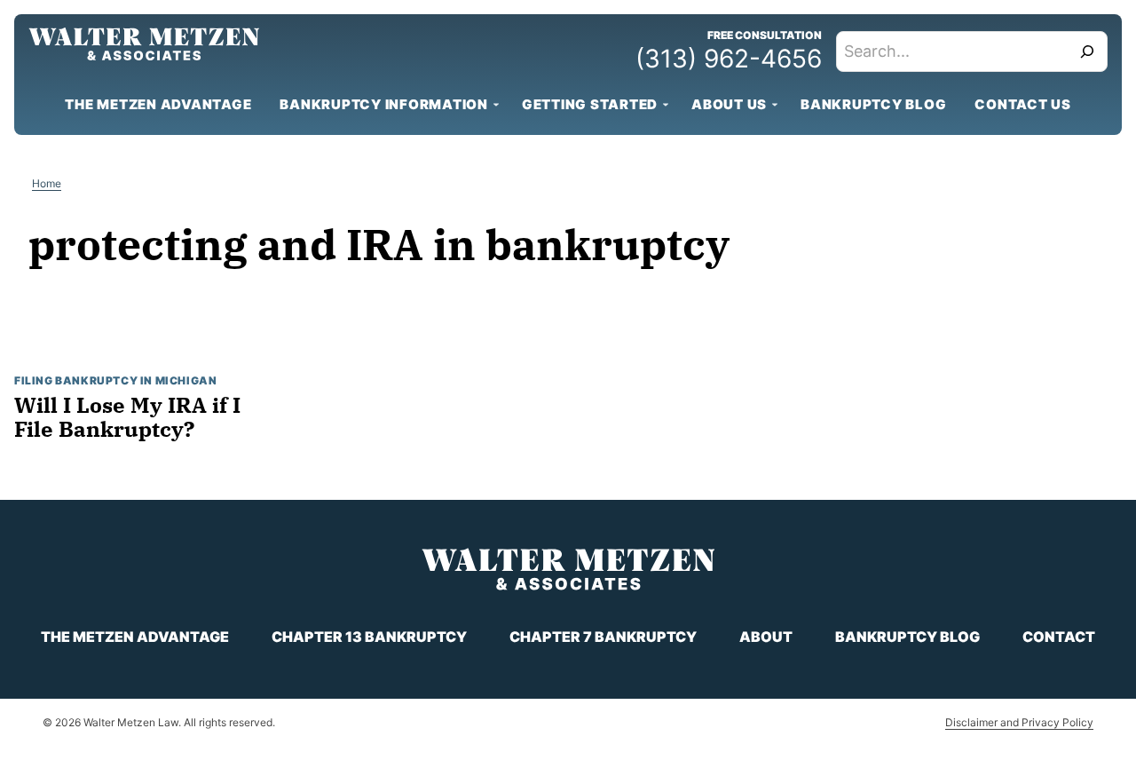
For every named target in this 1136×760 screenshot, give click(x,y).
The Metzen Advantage (158, 104)
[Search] (1087, 51)
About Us (729, 104)
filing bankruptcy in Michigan (115, 380)
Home (46, 183)
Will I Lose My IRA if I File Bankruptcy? (127, 416)
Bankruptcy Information (384, 104)
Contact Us (1022, 104)
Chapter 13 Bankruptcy (369, 636)
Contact (1058, 636)
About (766, 636)
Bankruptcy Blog (873, 104)
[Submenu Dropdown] (496, 105)
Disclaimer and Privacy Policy (1019, 722)
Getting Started (590, 104)
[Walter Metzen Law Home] (143, 44)
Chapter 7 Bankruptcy (603, 636)
